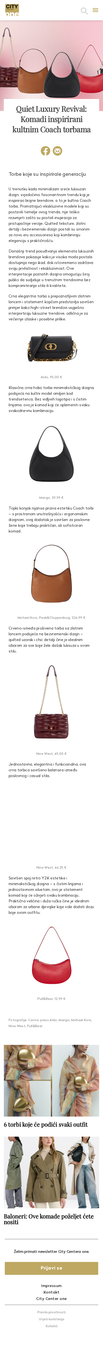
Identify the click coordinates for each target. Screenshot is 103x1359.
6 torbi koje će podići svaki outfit (46, 1124)
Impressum (51, 1286)
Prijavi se (51, 1268)
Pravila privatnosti (51, 1312)
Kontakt (52, 1292)
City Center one (51, 1299)
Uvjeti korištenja (51, 1319)
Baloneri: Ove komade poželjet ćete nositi (49, 1219)
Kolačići (51, 1326)
